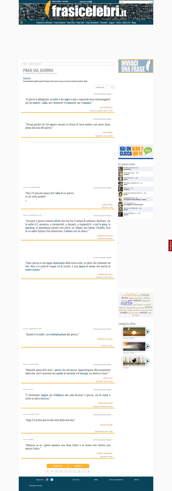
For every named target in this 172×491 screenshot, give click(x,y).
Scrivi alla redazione (116, 479)
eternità (148, 304)
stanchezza (44, 227)
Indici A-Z (126, 22)
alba (45, 102)
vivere (110, 277)
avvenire (58, 102)
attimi (57, 220)
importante (59, 263)
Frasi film (71, 22)
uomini (36, 102)
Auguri (112, 22)
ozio (133, 315)
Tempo (31, 439)
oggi (110, 431)
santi (130, 300)
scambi (59, 373)
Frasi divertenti (92, 22)
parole (150, 310)
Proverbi (103, 22)
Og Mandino (128, 198)
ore (123, 295)
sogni (67, 99)
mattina (131, 294)
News (96, 479)
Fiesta (31, 389)
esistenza (101, 431)
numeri (137, 315)
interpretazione (131, 308)
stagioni (131, 298)
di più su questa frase (103, 94)
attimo (121, 310)
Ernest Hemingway (105, 403)
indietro (57, 466)
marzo (125, 310)
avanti (78, 466)
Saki (125, 188)
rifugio (78, 227)
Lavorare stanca (34, 187)
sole (144, 310)
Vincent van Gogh (129, 208)
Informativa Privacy (35, 485)
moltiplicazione (58, 334)
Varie (118, 22)
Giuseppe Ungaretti (130, 183)
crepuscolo (99, 111)
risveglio (124, 312)
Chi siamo (76, 479)
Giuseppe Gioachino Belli (132, 193)
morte (135, 304)
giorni (58, 370)
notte (55, 99)
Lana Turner (108, 132)
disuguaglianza (146, 300)
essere (28, 269)
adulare (137, 313)
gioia (104, 224)
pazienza (140, 304)
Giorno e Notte (34, 414)
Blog (134, 22)
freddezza (59, 395)
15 (88, 471)
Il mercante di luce (35, 215)
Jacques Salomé (106, 425)
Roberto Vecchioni (105, 236)
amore (138, 308)
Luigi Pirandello (106, 107)
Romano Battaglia (105, 274)
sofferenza (109, 238)
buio (138, 295)
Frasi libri (80, 22)
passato (87, 102)
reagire (44, 395)
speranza (30, 227)
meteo (149, 313)
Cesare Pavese (107, 205)
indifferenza (104, 406)
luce (140, 310)
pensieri (109, 136)
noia (110, 207)
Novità (136, 479)
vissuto (36, 269)
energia (84, 373)
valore (106, 277)
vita (80, 263)
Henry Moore (128, 173)
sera (129, 313)
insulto (100, 227)
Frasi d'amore (59, 22)
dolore (69, 231)
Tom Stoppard (128, 203)
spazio (82, 266)
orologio (130, 310)
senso (28, 127)
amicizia (143, 312)
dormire (124, 297)
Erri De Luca (108, 378)
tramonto (71, 102)
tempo (106, 381)
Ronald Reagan (129, 213)
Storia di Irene (34, 364)
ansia (91, 227)
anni (133, 313)
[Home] (86, 10)
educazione (147, 298)
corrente (70, 373)
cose (72, 395)
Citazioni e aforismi (44, 22)
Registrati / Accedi (60, 1)
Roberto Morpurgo (105, 453)
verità (142, 308)
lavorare (140, 298)
